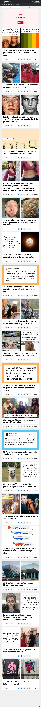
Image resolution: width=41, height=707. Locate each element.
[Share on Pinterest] (21, 40)
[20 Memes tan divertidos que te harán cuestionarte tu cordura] (20, 618)
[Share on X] (24, 40)
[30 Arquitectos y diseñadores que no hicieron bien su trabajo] (20, 552)
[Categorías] (2, 1)
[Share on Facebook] (19, 40)
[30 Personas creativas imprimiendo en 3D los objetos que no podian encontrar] (20, 290)
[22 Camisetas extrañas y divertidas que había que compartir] (20, 650)
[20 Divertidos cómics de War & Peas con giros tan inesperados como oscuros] (20, 120)
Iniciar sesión (37, 1)
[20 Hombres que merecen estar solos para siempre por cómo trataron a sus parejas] (20, 255)
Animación (13, 4)
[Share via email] (27, 40)
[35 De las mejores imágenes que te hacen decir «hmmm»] (20, 485)
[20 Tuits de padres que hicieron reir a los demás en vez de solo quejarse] (20, 421)
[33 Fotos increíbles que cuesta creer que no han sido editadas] (20, 389)
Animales (8, 4)
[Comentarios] (12, 40)
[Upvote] (4, 40)
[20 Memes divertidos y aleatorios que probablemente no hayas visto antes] (20, 223)
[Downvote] (6, 40)
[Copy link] (30, 40)
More (17, 4)
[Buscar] (33, 1)
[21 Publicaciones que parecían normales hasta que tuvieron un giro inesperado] (20, 322)
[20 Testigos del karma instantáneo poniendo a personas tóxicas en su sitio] (20, 453)
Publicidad (3, 4)
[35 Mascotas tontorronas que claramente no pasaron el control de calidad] (20, 53)
